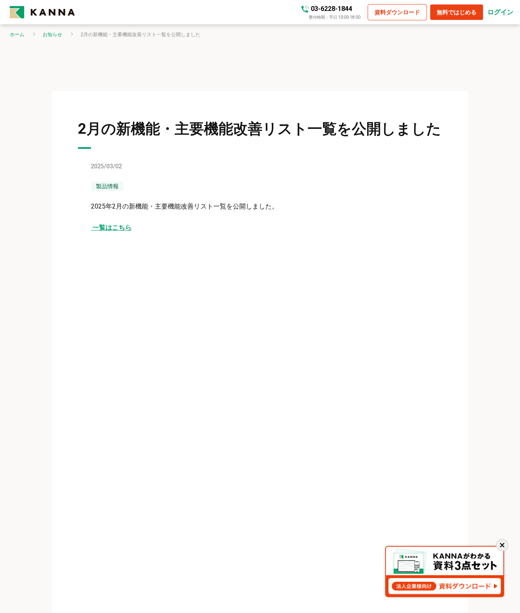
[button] (397, 12)
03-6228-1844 (331, 9)
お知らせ (52, 34)
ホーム (17, 34)
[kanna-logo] (42, 12)
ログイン (501, 12)
